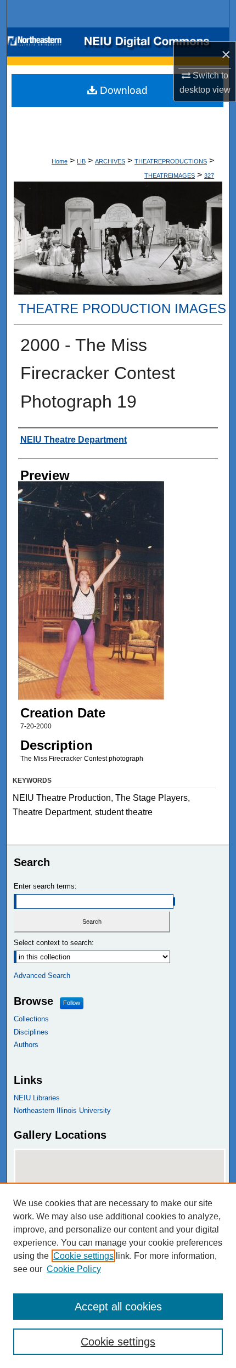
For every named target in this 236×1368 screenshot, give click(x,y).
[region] (118, 1275)
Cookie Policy (74, 1269)
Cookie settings (83, 1255)
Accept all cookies (118, 1307)
